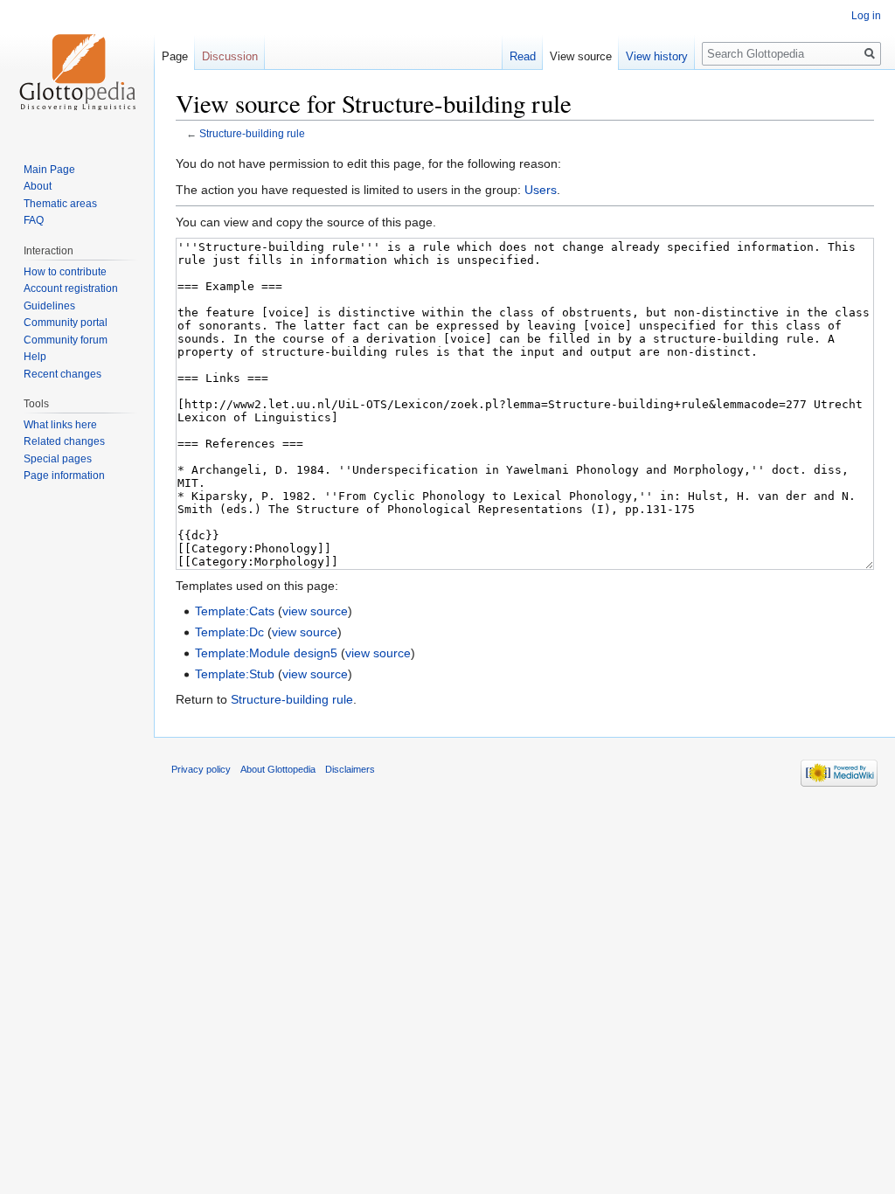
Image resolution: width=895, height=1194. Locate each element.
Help (35, 357)
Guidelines (49, 306)
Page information (64, 475)
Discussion (230, 56)
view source (315, 611)
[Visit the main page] (77, 70)
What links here (60, 425)
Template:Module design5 (266, 653)
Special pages (58, 459)
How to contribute (65, 272)
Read (523, 56)
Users (540, 190)
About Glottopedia (278, 769)
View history (657, 56)
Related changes (64, 441)
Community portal (66, 322)
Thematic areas (60, 204)
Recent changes (62, 374)
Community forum (66, 340)
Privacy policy (201, 769)
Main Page (49, 169)
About (38, 186)
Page (175, 56)
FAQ (34, 220)
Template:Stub (234, 674)
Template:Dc (229, 632)
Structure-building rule (252, 133)
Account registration (71, 288)
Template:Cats (234, 611)
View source (581, 56)
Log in (866, 16)
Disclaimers (350, 769)
